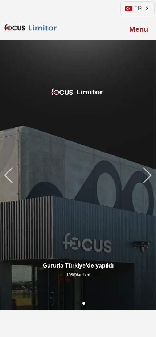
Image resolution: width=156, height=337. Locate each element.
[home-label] (31, 27)
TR (138, 8)
